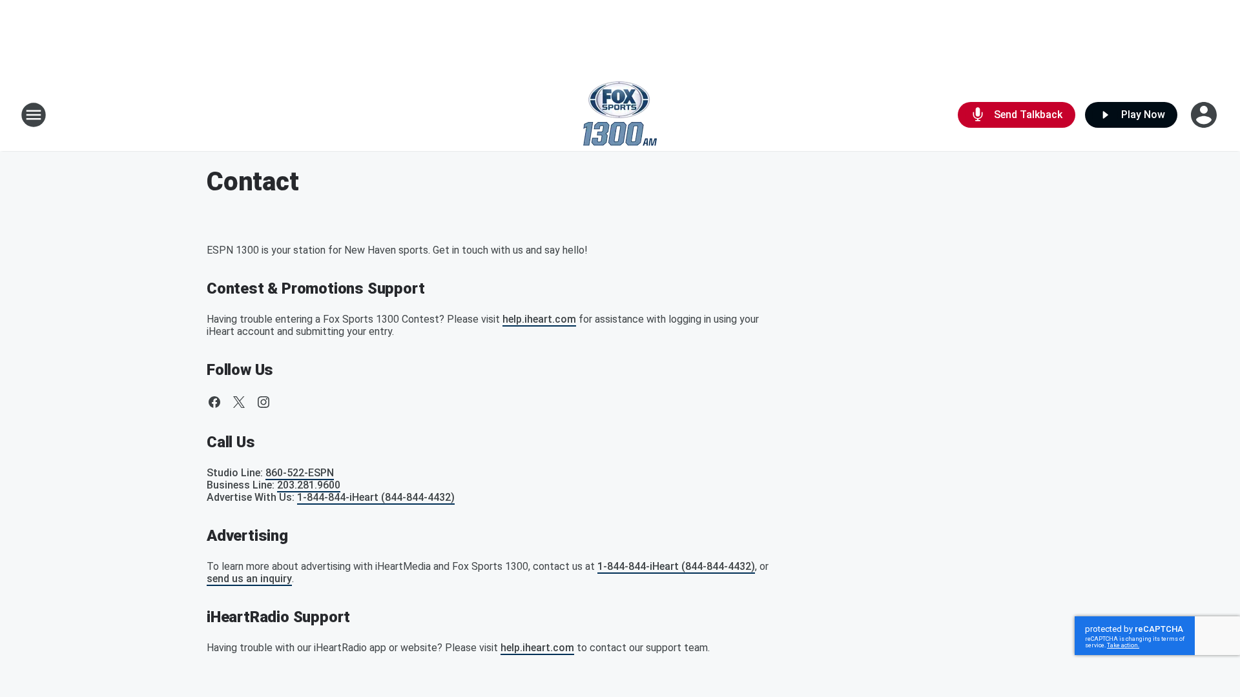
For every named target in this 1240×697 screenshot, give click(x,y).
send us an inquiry (249, 578)
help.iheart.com (539, 319)
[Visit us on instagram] (263, 402)
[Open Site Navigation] (33, 115)
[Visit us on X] (239, 402)
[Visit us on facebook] (214, 402)
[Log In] (1205, 115)
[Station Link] (620, 114)
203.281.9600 (308, 485)
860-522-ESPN (299, 473)
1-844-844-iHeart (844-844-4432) (376, 497)
